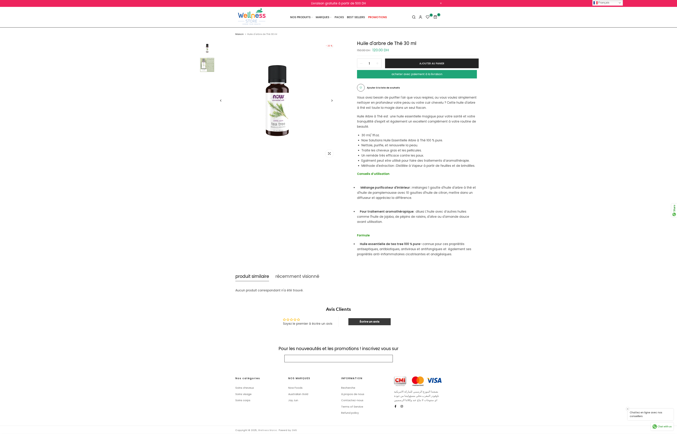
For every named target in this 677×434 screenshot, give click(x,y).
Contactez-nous (352, 400)
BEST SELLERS (356, 17)
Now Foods (295, 388)
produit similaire (252, 276)
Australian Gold (298, 394)
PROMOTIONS (377, 17)
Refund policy (350, 413)
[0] (428, 17)
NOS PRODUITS (300, 17)
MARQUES (322, 17)
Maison (239, 34)
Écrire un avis (369, 322)
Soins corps (242, 400)
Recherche (348, 388)
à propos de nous (352, 394)
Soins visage (243, 394)
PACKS (339, 17)
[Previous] (223, 101)
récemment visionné (297, 276)
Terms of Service (352, 406)
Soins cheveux (244, 388)
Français (603, 2)
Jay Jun (293, 400)
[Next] (329, 101)
